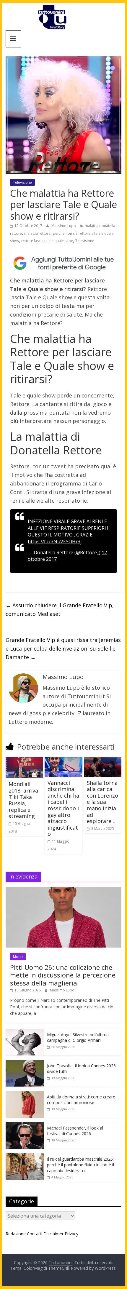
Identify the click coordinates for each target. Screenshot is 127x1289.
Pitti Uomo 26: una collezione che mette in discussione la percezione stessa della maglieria (62, 975)
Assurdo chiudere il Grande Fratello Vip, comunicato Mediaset (60, 609)
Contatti (34, 1234)
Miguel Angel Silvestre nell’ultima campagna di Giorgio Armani (78, 1037)
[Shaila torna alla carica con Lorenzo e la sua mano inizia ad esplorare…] (102, 760)
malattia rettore (37, 233)
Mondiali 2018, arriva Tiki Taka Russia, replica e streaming (23, 800)
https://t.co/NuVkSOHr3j (55, 541)
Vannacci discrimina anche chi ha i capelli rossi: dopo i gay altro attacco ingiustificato (63, 808)
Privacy (71, 1234)
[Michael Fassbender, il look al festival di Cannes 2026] (25, 1125)
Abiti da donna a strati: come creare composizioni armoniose (81, 1100)
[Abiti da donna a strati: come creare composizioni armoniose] (25, 1094)
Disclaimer (53, 1234)
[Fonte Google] (63, 263)
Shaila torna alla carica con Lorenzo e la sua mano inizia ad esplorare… (102, 802)
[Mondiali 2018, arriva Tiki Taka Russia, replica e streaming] (24, 760)
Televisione (22, 182)
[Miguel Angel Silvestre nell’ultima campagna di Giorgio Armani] (25, 1032)
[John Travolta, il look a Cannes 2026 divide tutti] (25, 1063)
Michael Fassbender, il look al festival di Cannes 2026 (75, 1131)
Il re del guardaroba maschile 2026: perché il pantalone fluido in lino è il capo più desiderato (80, 1164)
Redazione (16, 1234)
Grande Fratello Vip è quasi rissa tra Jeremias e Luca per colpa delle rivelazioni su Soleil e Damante (63, 648)
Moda (18, 956)
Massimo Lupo (64, 225)
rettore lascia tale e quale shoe (47, 240)
